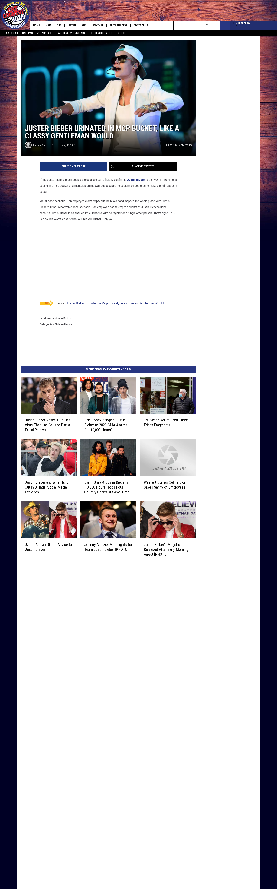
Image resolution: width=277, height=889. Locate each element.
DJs (59, 25)
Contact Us (141, 25)
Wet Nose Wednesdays (71, 33)
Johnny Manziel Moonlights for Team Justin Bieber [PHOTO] (108, 547)
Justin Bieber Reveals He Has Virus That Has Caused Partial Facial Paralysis (48, 425)
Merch (121, 33)
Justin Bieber (136, 180)
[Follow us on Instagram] (206, 25)
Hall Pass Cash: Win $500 (37, 33)
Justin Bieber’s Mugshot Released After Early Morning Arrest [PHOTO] (166, 549)
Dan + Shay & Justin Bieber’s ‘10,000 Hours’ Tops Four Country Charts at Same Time (106, 487)
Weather (98, 25)
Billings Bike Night (101, 33)
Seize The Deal (118, 25)
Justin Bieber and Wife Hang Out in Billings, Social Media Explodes (46, 487)
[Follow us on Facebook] (197, 25)
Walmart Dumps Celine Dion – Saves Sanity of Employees (167, 484)
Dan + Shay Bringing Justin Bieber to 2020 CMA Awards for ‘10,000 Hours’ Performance (106, 425)
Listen (72, 25)
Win (84, 25)
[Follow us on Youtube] (215, 25)
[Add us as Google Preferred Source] (187, 25)
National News (63, 324)
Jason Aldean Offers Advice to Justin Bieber (48, 547)
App (48, 25)
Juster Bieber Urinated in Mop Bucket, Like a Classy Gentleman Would (115, 303)
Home (36, 25)
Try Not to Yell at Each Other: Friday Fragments (166, 422)
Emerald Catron (41, 145)
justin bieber (63, 318)
